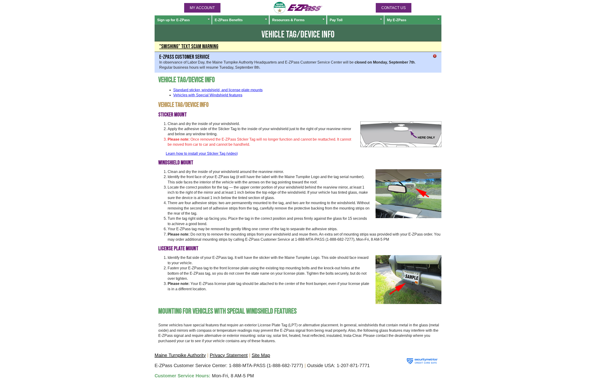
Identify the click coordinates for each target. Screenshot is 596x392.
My (396, 20)
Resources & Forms (288, 20)
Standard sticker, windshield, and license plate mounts (218, 90)
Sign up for (173, 20)
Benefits (229, 20)
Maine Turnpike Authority (180, 355)
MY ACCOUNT (202, 8)
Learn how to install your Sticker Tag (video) (202, 153)
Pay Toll (336, 20)
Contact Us (393, 8)
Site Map (261, 355)
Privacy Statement (229, 355)
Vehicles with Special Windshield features (207, 95)
